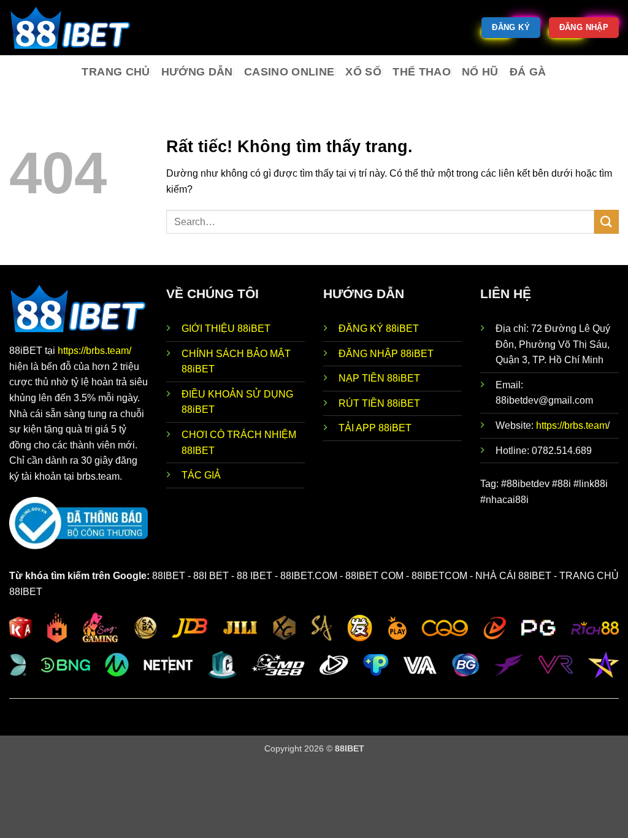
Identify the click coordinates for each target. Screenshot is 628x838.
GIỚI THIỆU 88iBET (226, 328)
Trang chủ (116, 72)
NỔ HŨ (480, 72)
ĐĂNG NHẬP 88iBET (386, 353)
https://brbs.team (571, 425)
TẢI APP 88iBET (375, 428)
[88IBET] (70, 28)
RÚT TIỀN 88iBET (379, 403)
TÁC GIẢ (201, 475)
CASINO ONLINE (289, 72)
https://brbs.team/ (94, 350)
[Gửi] (606, 222)
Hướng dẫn (197, 72)
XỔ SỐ (363, 72)
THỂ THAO (421, 72)
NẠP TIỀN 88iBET (379, 378)
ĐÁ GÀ (528, 72)
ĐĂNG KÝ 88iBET (379, 328)
